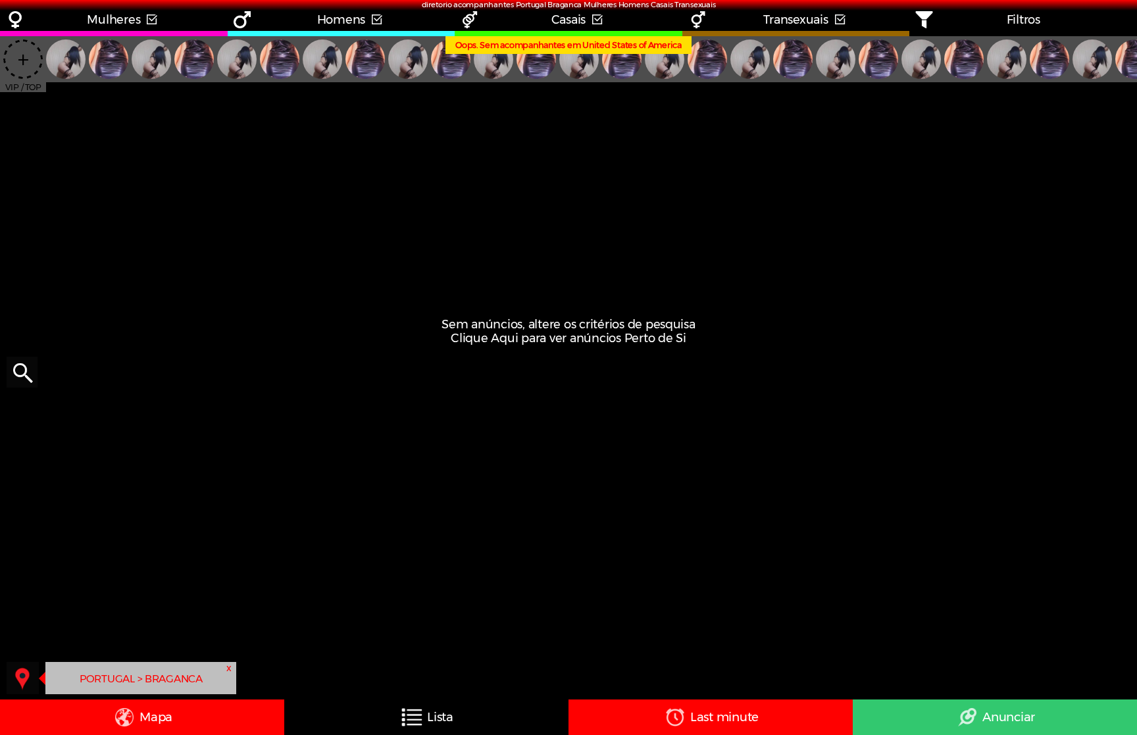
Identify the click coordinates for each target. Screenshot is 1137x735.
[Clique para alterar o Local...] (23, 678)
